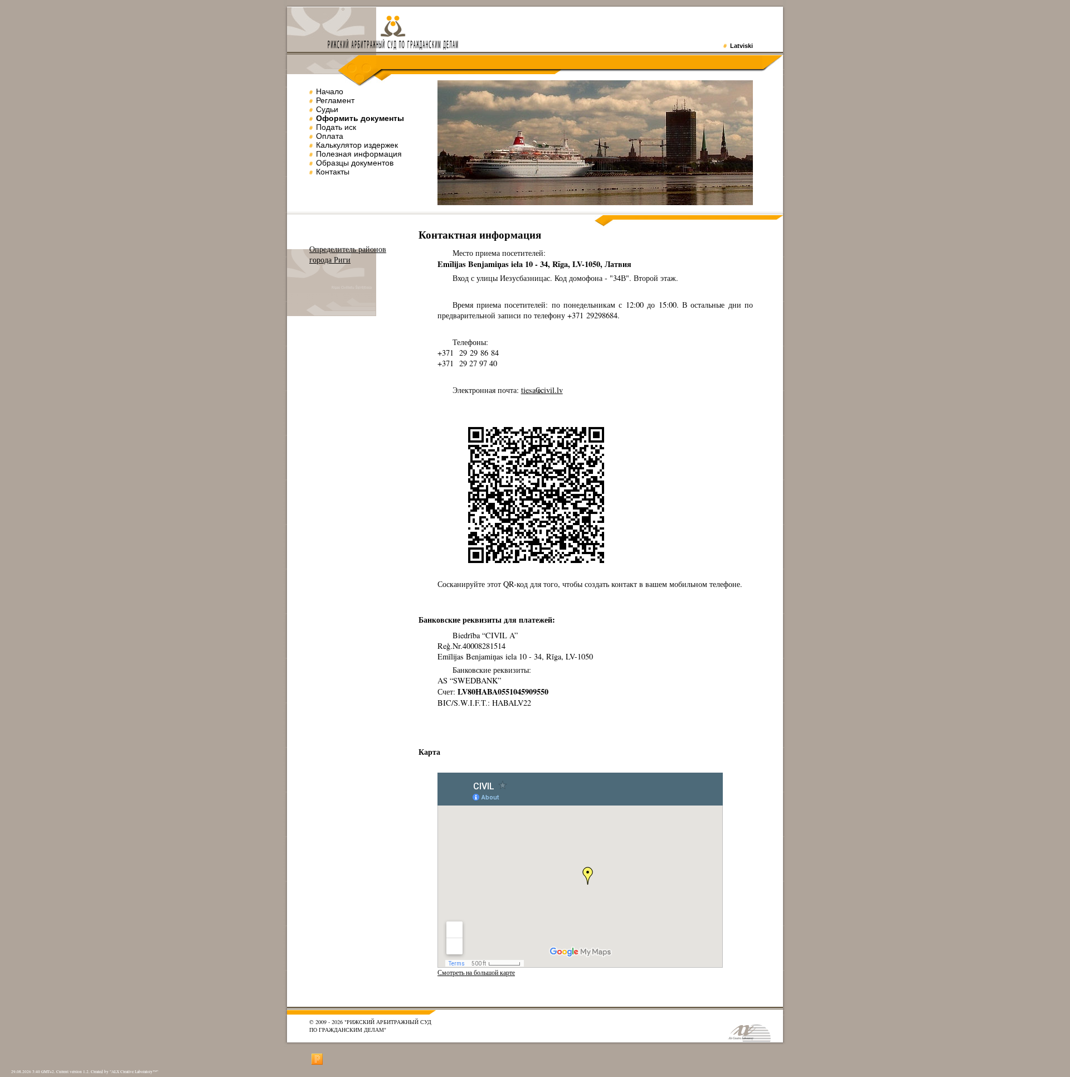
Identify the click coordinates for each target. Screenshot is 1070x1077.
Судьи (327, 109)
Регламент (335, 100)
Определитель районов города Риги (347, 254)
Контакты (332, 171)
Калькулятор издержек (357, 144)
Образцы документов (354, 162)
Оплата (329, 136)
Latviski (741, 45)
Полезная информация (359, 153)
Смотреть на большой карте (476, 972)
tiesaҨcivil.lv (542, 390)
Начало (329, 91)
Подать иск (336, 127)
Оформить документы (360, 118)
